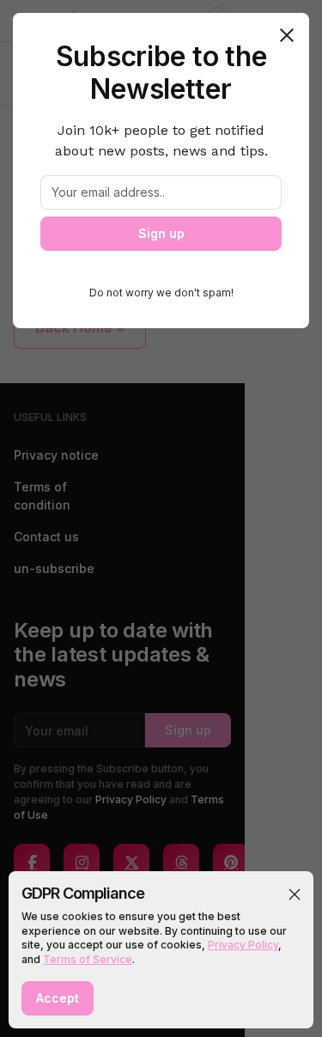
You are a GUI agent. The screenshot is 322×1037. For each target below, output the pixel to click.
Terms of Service (87, 959)
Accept (57, 998)
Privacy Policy (243, 944)
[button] (295, 894)
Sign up (161, 233)
